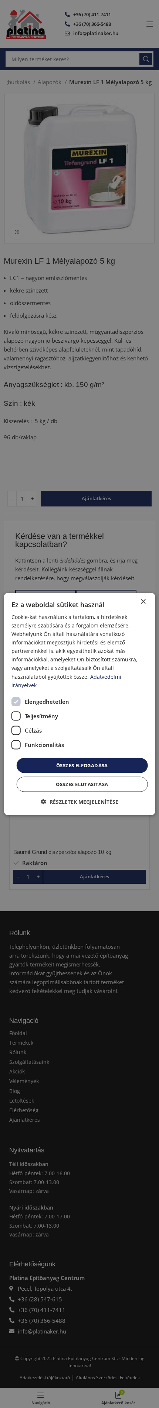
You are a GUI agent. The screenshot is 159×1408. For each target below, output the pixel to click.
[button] (79, 802)
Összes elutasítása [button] (82, 784)
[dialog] (79, 704)
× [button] (143, 601)
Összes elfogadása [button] (82, 765)
